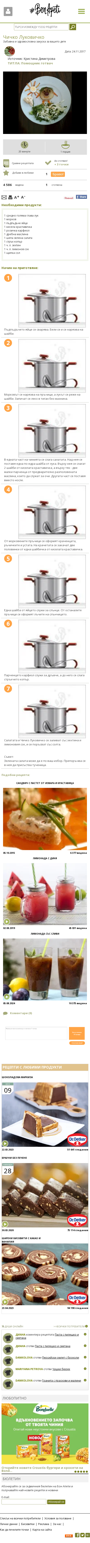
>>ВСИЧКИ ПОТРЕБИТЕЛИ (69, 1326)
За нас (57, 1524)
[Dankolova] (8, 1361)
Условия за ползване (57, 1518)
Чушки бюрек (61, 1369)
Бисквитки (28, 1524)
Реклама (43, 1524)
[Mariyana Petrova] (8, 1372)
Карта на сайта (42, 1530)
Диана (20, 1334)
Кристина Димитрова (39, 59)
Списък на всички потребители (20, 1518)
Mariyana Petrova (29, 1369)
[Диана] (8, 1338)
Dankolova (24, 1357)
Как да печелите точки (14, 1530)
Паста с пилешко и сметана (52, 1346)
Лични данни (8, 1524)
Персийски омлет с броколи (60, 1357)
